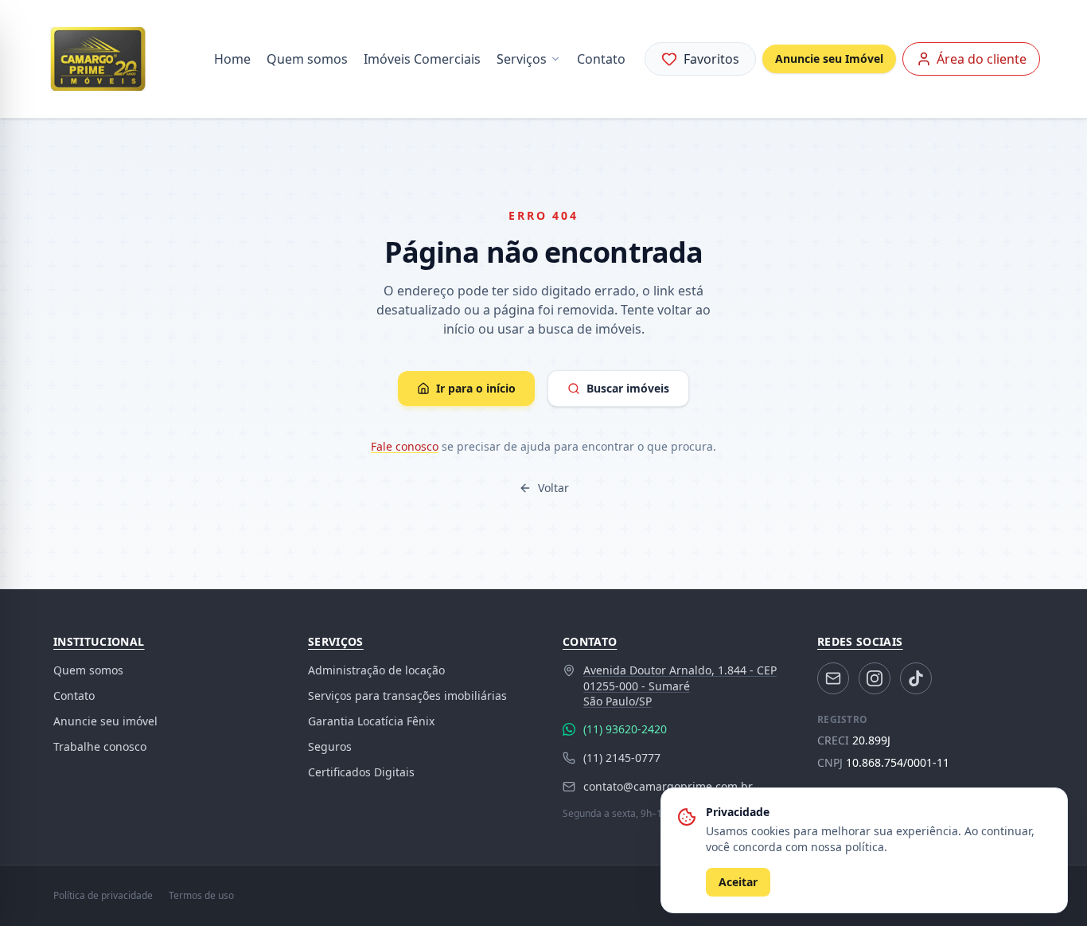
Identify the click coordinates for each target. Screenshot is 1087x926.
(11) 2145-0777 (621, 757)
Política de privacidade (103, 895)
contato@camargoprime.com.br (668, 786)
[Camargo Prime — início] (98, 59)
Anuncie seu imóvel (105, 721)
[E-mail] (833, 678)
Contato (601, 59)
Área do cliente (982, 59)
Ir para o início (476, 388)
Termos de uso (201, 895)
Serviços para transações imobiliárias (407, 695)
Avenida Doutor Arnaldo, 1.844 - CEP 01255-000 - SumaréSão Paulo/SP (680, 685)
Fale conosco (404, 446)
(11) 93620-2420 (625, 729)
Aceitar (738, 881)
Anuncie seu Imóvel (829, 58)
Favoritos (711, 59)
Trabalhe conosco (99, 746)
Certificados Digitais (361, 771)
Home (232, 59)
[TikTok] (916, 678)
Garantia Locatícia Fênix (371, 721)
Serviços (522, 59)
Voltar (553, 487)
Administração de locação (376, 670)
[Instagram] (874, 678)
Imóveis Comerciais (422, 59)
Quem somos (307, 59)
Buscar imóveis (627, 388)
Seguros (330, 746)
